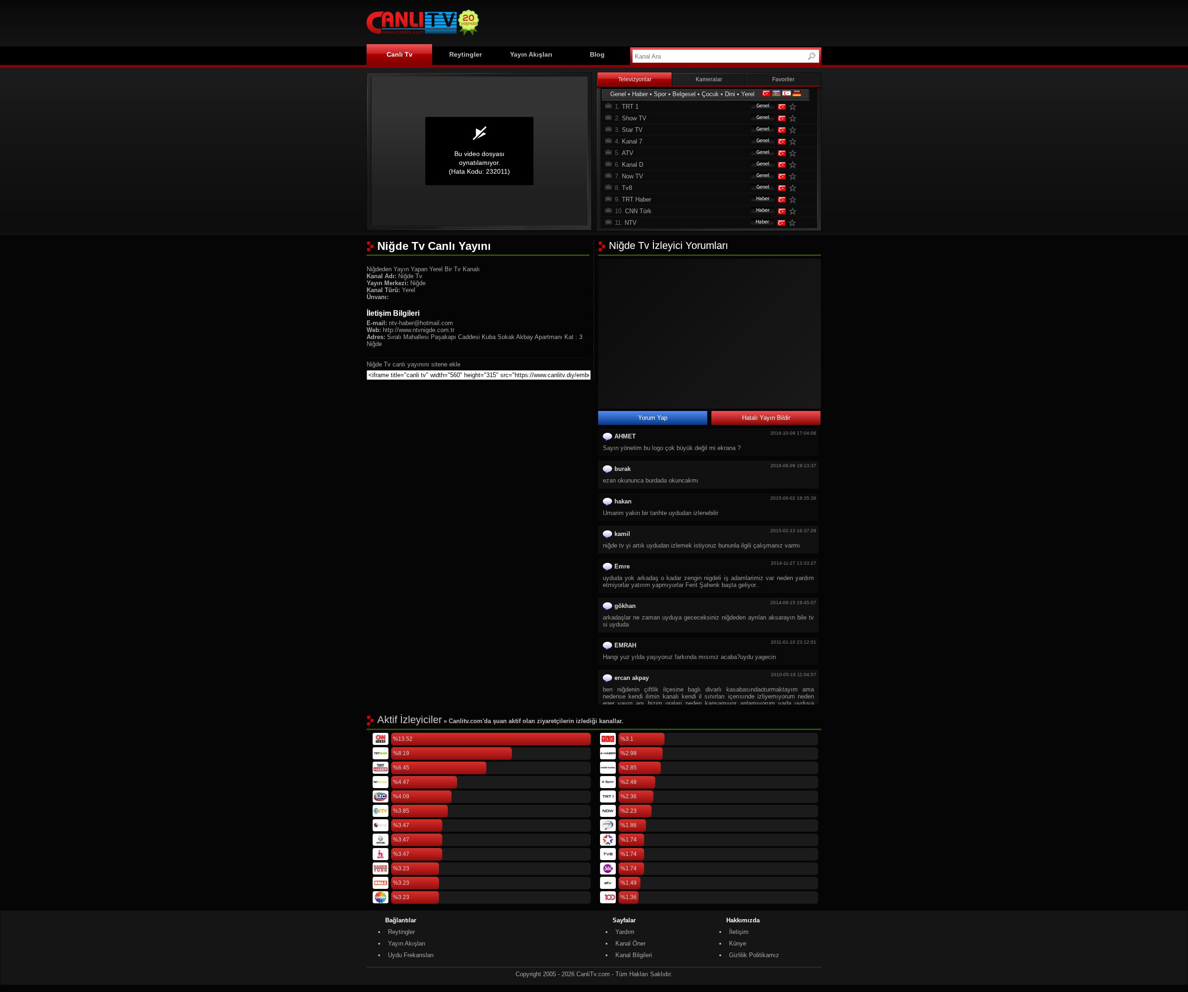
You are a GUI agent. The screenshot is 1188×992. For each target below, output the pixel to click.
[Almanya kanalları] (797, 94)
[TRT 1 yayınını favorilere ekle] (794, 106)
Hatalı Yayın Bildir (766, 417)
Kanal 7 (632, 141)
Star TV (632, 129)
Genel (618, 94)
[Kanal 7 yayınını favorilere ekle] (794, 141)
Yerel (748, 94)
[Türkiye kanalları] (766, 94)
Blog (597, 54)
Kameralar (709, 79)
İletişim (739, 931)
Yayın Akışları (531, 54)
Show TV (634, 118)
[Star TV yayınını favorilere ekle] (794, 130)
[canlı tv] (423, 36)
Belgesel (684, 94)
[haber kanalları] (758, 199)
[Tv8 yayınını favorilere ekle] (794, 188)
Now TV (632, 176)
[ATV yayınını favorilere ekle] (794, 153)
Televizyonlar (635, 79)
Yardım (624, 931)
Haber (640, 94)
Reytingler (465, 54)
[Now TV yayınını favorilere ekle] (794, 176)
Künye (737, 943)
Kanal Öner (630, 943)
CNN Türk (638, 211)
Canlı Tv (400, 54)
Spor (660, 94)
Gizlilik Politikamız (754, 955)
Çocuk (710, 94)
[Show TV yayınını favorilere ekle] (794, 118)
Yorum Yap (652, 417)
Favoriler (783, 79)
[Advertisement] (652, 22)
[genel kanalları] (758, 106)
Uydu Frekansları (411, 955)
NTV (631, 222)
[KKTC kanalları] (786, 94)
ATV (627, 153)
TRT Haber (636, 199)
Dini (730, 94)
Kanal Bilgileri (633, 955)
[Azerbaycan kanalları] (776, 94)
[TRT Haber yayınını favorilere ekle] (794, 199)
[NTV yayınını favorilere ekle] (794, 222)
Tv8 (627, 187)
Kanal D (632, 164)
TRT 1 (630, 106)
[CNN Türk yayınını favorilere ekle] (794, 211)
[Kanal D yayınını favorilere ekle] (794, 164)
